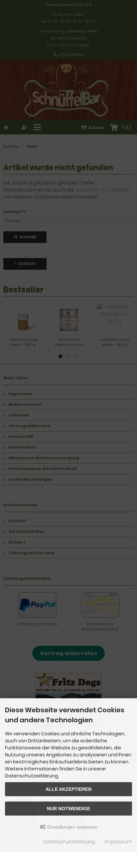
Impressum (118, 841)
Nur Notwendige (68, 808)
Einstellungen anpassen (71, 827)
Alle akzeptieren (68, 789)
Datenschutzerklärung (69, 841)
